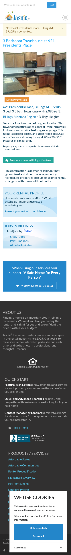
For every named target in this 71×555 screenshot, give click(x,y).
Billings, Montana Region (19, 117)
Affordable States (19, 459)
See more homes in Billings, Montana (30, 160)
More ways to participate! (37, 285)
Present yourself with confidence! (25, 211)
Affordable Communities (23, 465)
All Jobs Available (21, 245)
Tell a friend (21, 427)
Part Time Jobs (19, 240)
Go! (52, 4)
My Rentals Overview (21, 477)
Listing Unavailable (16, 99)
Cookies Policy (42, 516)
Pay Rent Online (18, 483)
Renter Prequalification (22, 471)
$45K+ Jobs (17, 236)
